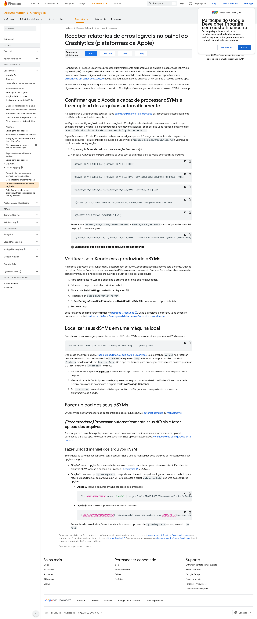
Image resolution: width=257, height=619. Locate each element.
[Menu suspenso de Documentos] (107, 3)
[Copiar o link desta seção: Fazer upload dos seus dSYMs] (131, 405)
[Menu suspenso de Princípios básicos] (42, 19)
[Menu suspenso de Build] (39, 3)
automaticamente (153, 412)
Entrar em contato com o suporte (201, 564)
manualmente (174, 412)
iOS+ (91, 53)
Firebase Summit (122, 569)
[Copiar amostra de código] (189, 161)
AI (49, 19)
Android (108, 53)
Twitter (118, 574)
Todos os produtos (154, 600)
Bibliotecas (49, 579)
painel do (122, 312)
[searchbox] (20, 28)
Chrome (94, 600)
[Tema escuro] (185, 161)
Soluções (69, 3)
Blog (214, 3)
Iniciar (244, 47)
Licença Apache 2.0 (116, 538)
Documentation (14, 13)
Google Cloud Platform (129, 600)
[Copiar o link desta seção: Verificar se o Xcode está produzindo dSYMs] (163, 259)
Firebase (69, 28)
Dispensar (226, 47)
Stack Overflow (193, 569)
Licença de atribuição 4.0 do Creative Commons (167, 535)
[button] (17, 51)
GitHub (47, 583)
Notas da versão (193, 579)
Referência (100, 19)
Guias (46, 564)
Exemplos (116, 19)
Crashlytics (38, 13)
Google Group (193, 574)
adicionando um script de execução (84, 78)
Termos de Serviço (52, 613)
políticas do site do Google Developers (172, 538)
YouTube (119, 579)
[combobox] (162, 3)
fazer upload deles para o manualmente (137, 316)
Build (33, 3)
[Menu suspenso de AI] (54, 19)
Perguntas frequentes (196, 583)
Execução (50, 3)
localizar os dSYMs (96, 316)
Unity (141, 53)
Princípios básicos (29, 19)
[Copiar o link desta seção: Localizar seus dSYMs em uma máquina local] (163, 328)
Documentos (97, 3)
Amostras (48, 574)
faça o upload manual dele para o (122, 355)
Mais (115, 3)
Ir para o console (229, 3)
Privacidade (69, 613)
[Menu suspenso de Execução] (58, 3)
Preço (82, 3)
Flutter (125, 53)
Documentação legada (197, 588)
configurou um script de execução (133, 113)
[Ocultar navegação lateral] (36, 614)
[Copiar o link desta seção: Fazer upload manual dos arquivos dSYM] (140, 449)
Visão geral (9, 19)
